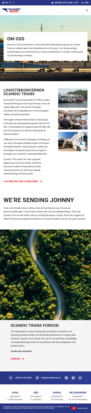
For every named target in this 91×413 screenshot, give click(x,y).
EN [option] (10, 3)
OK (74, 408)
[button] (87, 10)
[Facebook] (73, 378)
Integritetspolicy (82, 408)
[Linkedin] (66, 378)
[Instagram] (80, 378)
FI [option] (13, 3)
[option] (10, 3)
